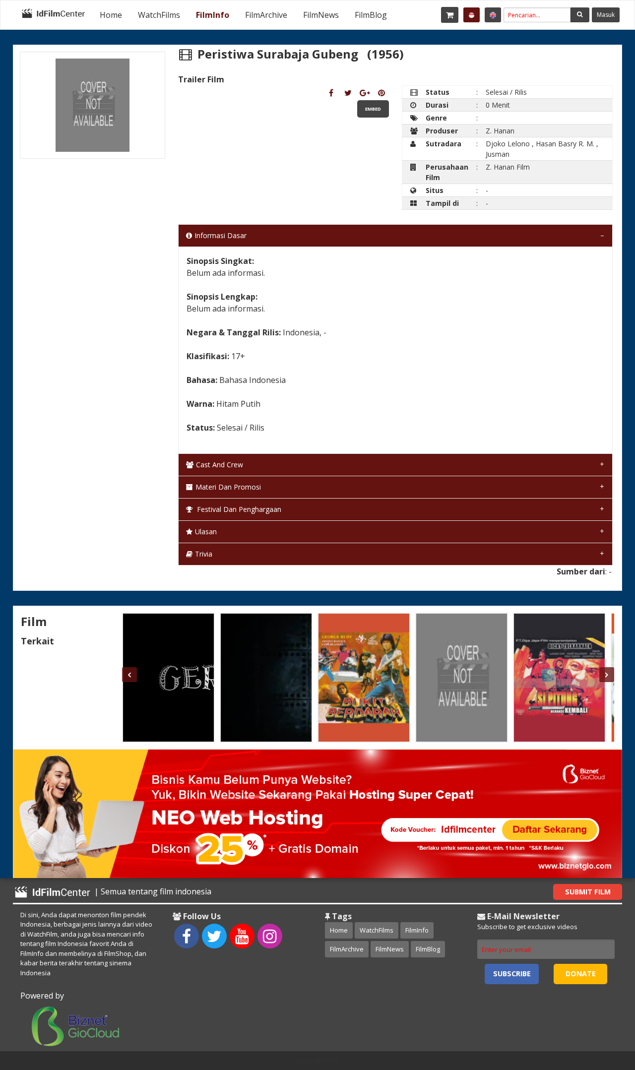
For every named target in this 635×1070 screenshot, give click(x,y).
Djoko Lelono (508, 143)
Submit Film (588, 891)
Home (111, 14)
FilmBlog (371, 14)
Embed (373, 109)
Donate (581, 973)
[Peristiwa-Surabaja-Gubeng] (331, 92)
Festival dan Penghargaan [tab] (238, 509)
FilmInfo (212, 14)
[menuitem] (111, 14)
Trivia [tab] (203, 554)
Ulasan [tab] (206, 531)
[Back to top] (602, 1008)
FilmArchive (266, 14)
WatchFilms (159, 14)
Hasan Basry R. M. (565, 143)
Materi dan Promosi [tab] (228, 487)
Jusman (497, 154)
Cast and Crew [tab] (219, 464)
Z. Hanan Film (508, 167)
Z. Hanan (500, 130)
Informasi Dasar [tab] (220, 235)
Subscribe (512, 973)
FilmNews (321, 14)
